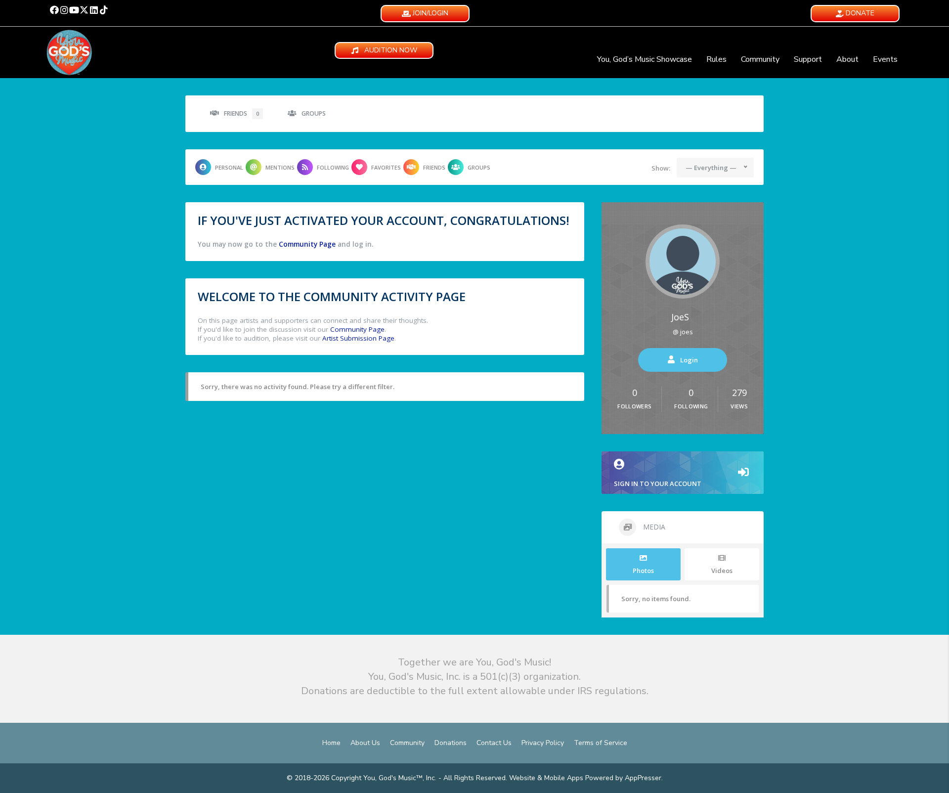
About (847, 59)
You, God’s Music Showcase (644, 59)
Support (808, 59)
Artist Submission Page (358, 338)
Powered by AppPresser (623, 778)
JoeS (680, 317)
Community (760, 59)
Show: (660, 168)
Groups (314, 113)
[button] (54, 10)
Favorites (386, 167)
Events (885, 59)
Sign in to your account (657, 483)
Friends (241, 113)
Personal (229, 167)
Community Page (307, 244)
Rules (716, 59)
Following (333, 167)
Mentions (280, 167)
